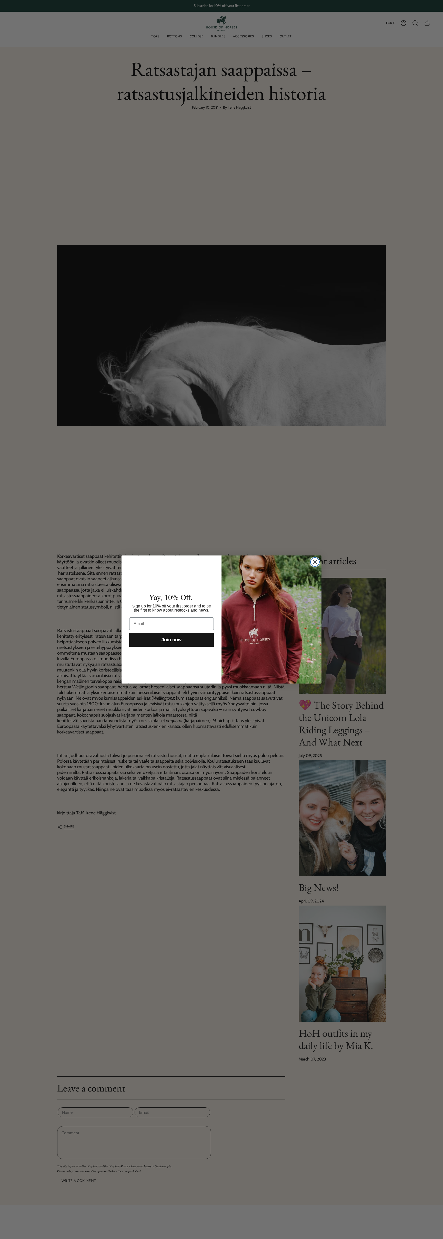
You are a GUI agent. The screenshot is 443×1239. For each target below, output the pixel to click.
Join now (172, 639)
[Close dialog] (314, 562)
